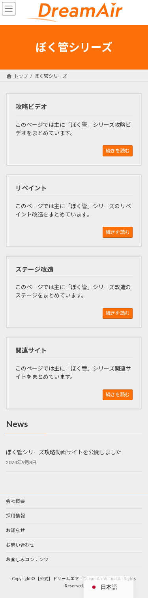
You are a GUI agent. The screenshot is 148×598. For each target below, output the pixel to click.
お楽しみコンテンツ (27, 559)
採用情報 (15, 516)
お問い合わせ (20, 545)
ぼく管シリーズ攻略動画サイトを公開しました (64, 452)
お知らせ (15, 530)
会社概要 (15, 501)
